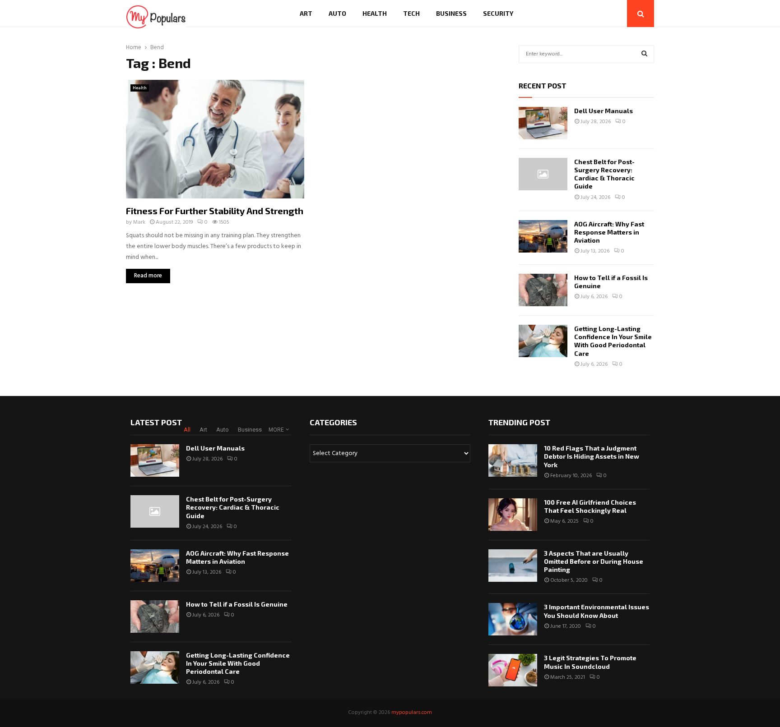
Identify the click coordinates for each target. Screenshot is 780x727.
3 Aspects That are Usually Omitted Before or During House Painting (593, 561)
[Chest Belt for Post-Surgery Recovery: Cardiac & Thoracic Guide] (543, 174)
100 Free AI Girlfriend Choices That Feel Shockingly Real (590, 506)
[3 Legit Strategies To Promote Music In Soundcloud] (512, 670)
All (187, 429)
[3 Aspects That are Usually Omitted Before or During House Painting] (512, 565)
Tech (411, 13)
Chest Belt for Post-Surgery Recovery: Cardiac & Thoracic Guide (604, 174)
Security (498, 13)
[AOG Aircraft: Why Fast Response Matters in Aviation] (543, 236)
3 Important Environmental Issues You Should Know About (596, 611)
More (276, 430)
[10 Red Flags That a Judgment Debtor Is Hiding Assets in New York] (512, 460)
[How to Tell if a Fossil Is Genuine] (543, 290)
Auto (337, 13)
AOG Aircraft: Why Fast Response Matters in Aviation (609, 232)
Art (306, 13)
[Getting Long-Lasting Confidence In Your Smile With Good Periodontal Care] (543, 341)
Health (374, 13)
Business (451, 13)
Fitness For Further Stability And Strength (214, 210)
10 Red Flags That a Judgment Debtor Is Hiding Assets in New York (591, 456)
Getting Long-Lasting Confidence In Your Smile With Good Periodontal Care (613, 341)
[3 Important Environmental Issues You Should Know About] (512, 619)
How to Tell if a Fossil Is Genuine (237, 604)
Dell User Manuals (603, 111)
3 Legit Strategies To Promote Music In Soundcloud (590, 662)
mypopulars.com (411, 712)
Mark (139, 222)
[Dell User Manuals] (543, 123)
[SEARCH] (644, 54)
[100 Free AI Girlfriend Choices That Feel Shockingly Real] (512, 514)
